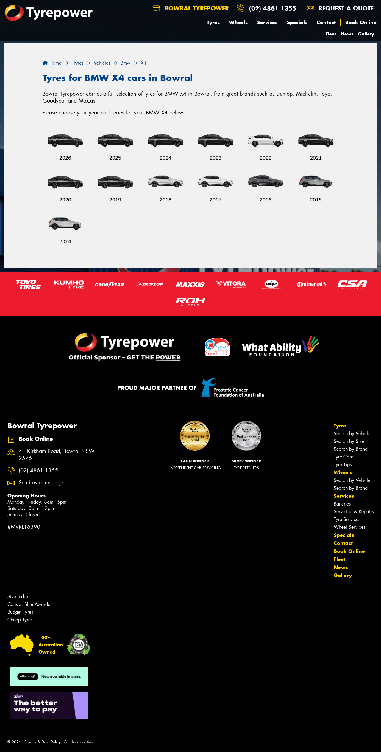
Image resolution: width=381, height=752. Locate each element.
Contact (326, 22)
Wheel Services (349, 527)
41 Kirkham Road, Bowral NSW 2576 (57, 455)
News (347, 34)
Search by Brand (351, 449)
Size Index (18, 596)
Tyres (213, 22)
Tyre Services (347, 519)
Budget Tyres (20, 612)
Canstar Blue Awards (28, 604)
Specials (297, 22)
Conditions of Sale (79, 742)
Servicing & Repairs (354, 511)
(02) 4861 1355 (272, 8)
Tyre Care (343, 457)
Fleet (331, 34)
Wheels (238, 22)
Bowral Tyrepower (196, 8)
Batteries (342, 504)
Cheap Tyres (19, 620)
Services (267, 22)
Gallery (366, 34)
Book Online (361, 22)
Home (54, 63)
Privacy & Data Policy (42, 742)
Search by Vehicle (352, 433)
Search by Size (349, 441)
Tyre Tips (343, 464)
